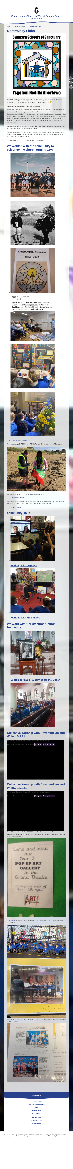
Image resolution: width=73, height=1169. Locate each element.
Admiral (13, 920)
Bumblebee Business (17, 497)
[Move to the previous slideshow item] (71, 82)
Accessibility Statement (38, 1136)
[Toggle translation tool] (60, 2)
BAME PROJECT (16, 507)
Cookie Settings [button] (60, 1136)
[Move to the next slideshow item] (71, 87)
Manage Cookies (48, 744)
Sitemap (26, 1136)
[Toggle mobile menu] (70, 2)
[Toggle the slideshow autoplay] (71, 78)
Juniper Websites (61, 1134)
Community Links (35, 27)
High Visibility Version (14, 1136)
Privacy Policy (52, 1136)
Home (8, 27)
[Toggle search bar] (65, 2)
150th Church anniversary (19, 440)
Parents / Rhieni (20, 27)
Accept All (38, 744)
